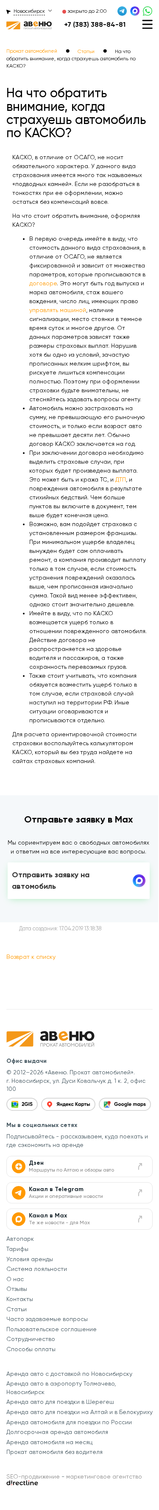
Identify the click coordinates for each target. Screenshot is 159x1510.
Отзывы (16, 1288)
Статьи (16, 1309)
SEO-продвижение (33, 1476)
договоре (43, 283)
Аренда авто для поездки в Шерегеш (60, 1401)
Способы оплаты (31, 1349)
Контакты (19, 1299)
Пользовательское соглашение (51, 1329)
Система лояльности (36, 1268)
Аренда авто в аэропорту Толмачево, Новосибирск (61, 1387)
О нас (15, 1279)
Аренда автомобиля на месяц (49, 1442)
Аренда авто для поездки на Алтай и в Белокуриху (79, 1412)
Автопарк (20, 1238)
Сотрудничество (30, 1338)
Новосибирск (29, 11)
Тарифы (17, 1248)
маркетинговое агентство (104, 1476)
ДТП (120, 479)
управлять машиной (57, 310)
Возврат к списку (31, 956)
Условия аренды (29, 1259)
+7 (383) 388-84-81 (95, 24)
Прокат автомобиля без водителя (54, 1451)
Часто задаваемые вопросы (47, 1319)
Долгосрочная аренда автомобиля (57, 1431)
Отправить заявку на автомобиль (50, 880)
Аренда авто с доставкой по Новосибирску (69, 1373)
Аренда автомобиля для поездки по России (69, 1422)
